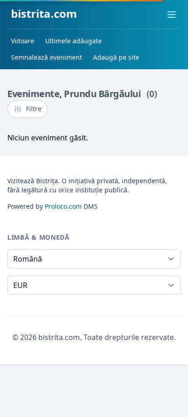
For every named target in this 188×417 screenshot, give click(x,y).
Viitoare (22, 40)
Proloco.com (63, 206)
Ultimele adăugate (73, 40)
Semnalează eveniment (46, 57)
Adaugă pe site (116, 57)
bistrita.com (44, 13)
